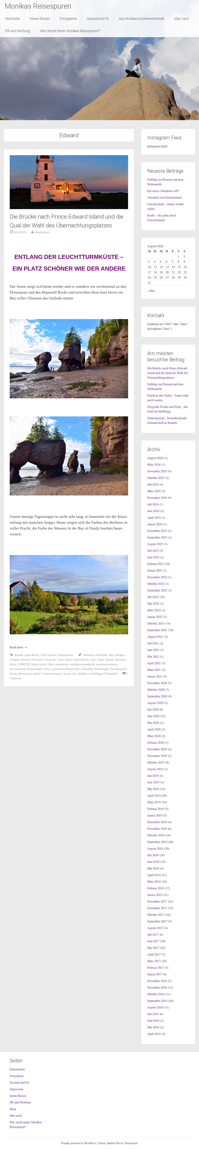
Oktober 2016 (155, 994)
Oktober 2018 (155, 835)
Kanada (19, 655)
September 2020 (157, 696)
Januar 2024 (154, 524)
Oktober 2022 (155, 584)
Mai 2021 (153, 656)
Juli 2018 (153, 855)
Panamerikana (34, 669)
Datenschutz (17, 1069)
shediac (37, 673)
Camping (15, 659)
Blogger (120, 655)
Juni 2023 (153, 557)
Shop (13, 1109)
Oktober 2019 (155, 762)
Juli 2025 (153, 484)
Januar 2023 (154, 570)
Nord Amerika (49, 655)
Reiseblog (88, 669)
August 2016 (155, 1007)
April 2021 (154, 663)
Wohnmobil (111, 673)
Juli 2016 (153, 1014)
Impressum (16, 1089)
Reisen (13, 673)
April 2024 (154, 517)
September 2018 (157, 842)
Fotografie (50, 659)
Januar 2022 (154, 617)
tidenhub (82, 673)
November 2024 (157, 497)
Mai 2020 (153, 723)
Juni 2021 (153, 650)
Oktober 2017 (155, 914)
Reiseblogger (102, 669)
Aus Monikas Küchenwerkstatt (141, 19)
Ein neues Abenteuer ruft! (163, 191)
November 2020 (157, 683)
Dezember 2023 (157, 531)
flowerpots (37, 659)
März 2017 (154, 961)
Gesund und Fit (98, 19)
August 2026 (155, 458)
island (100, 659)
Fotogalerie (68, 19)
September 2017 (157, 921)
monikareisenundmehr (82, 664)
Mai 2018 (153, 868)
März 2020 (154, 736)
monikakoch (62, 664)
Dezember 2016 (157, 981)
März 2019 (154, 802)
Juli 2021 (153, 643)
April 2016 (154, 1034)
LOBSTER (23, 664)
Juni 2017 (153, 941)
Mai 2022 (153, 603)
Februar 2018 (155, 888)
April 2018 (154, 875)
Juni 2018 (153, 862)
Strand (66, 673)
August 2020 (155, 703)
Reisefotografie (118, 669)
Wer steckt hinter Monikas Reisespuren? (70, 31)
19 (161, 272)
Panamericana (65, 655)
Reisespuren (24, 673)
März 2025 (154, 491)
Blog (111, 655)
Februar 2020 (155, 742)
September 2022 (157, 590)
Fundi (60, 659)
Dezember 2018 (157, 822)
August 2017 (155, 928)
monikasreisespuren (106, 664)
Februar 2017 (155, 967)
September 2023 (157, 537)
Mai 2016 (153, 1027)
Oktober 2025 (155, 478)
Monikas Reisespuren (38, 6)
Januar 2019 (154, 815)
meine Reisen (40, 19)
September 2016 (157, 1001)
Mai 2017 (153, 948)
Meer (51, 664)
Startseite (12, 19)
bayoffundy (101, 655)
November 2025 (157, 471)
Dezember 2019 (157, 749)
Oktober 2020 (155, 689)
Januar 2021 (154, 676)
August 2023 (155, 544)
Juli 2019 (153, 775)
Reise (78, 669)
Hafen (68, 659)
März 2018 (154, 881)
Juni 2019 (153, 782)
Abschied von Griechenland (164, 197)
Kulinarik (120, 659)
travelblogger (96, 673)
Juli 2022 (153, 597)
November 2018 (157, 828)
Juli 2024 (153, 504)
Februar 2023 (155, 564)
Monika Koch (42, 232)
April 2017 (154, 954)
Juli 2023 (153, 550)
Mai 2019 (153, 789)
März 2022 (154, 610)
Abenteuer (88, 655)
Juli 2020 (153, 709)
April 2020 (154, 729)
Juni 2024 (153, 511)
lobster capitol (39, 664)
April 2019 (154, 795)
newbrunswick (17, 669)
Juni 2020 (153, 716)
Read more (18, 647)
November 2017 (157, 908)
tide (74, 673)
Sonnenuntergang (52, 673)
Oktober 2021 (155, 623)
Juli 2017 (153, 934)
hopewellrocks (81, 659)
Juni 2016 (153, 1020)
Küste (13, 664)
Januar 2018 (154, 895)
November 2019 (157, 756)
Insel (93, 659)
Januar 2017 (154, 974)
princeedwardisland (63, 669)
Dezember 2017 (157, 901)
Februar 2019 (155, 809)
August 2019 (155, 769)
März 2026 (154, 464)
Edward (25, 659)
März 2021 (154, 670)
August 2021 (155, 636)
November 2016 (157, 987)
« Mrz (151, 291)
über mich (181, 19)
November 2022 (157, 577)
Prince (47, 669)
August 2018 (155, 848)
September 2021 (157, 630)
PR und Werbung (17, 31)
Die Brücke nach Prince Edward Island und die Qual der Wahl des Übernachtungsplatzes (167, 372)
